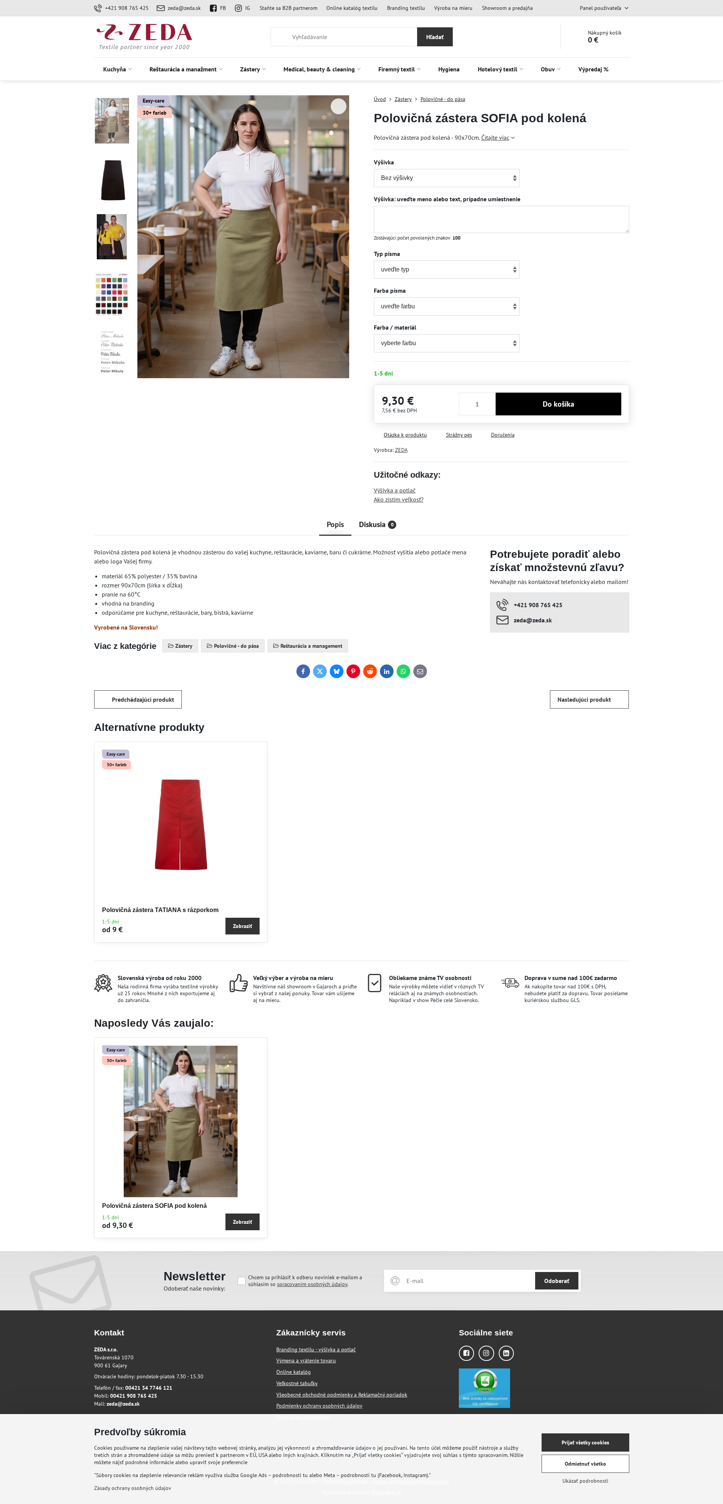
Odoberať (556, 1281)
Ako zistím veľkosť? (399, 499)
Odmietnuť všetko (585, 1463)
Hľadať (435, 37)
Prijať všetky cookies (585, 1442)
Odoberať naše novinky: (194, 1288)
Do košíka (558, 404)
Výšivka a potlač (395, 490)
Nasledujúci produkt (584, 699)
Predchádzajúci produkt (143, 699)
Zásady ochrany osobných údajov (132, 1488)
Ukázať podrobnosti (585, 1480)
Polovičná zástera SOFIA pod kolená (154, 1206)
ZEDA (401, 450)
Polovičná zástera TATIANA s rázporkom (160, 910)
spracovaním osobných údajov (312, 1284)
